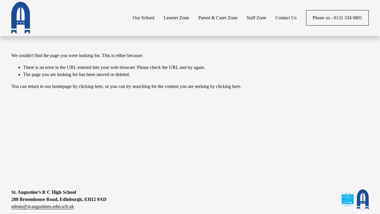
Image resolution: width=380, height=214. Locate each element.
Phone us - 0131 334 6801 (337, 17)
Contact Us (286, 17)
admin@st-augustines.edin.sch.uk (42, 206)
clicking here (91, 86)
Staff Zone (256, 17)
